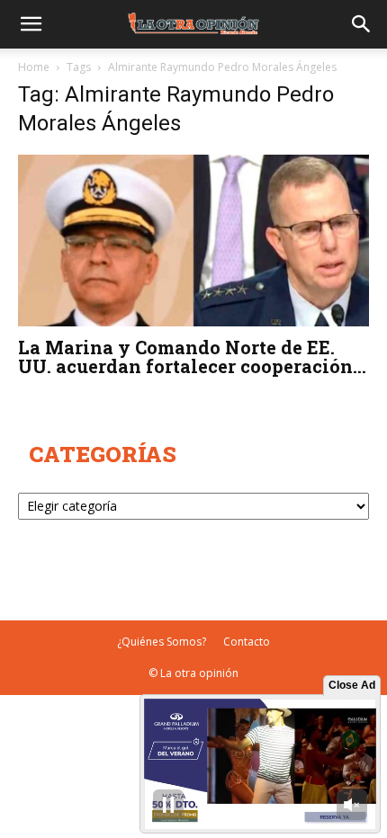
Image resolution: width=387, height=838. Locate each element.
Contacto (246, 641)
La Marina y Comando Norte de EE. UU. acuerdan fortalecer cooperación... (192, 356)
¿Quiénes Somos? (161, 641)
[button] (30, 24)
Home (34, 67)
